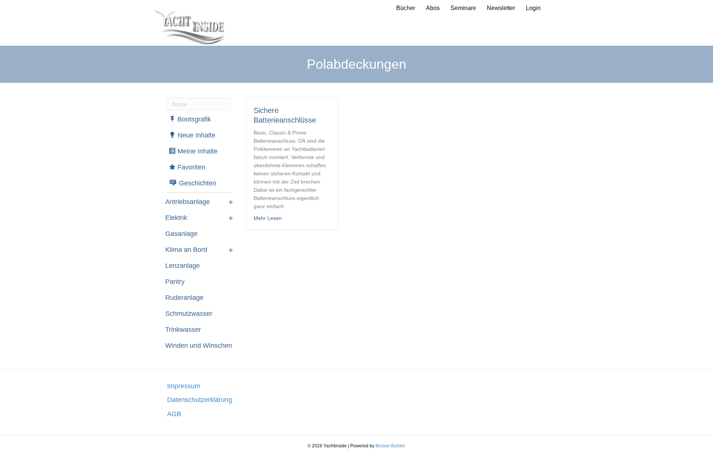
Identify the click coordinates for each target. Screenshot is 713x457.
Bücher (405, 8)
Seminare (463, 8)
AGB (174, 414)
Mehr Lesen (268, 218)
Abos (433, 8)
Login (533, 8)
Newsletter (501, 8)
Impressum (183, 386)
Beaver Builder (390, 445)
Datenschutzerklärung (199, 399)
